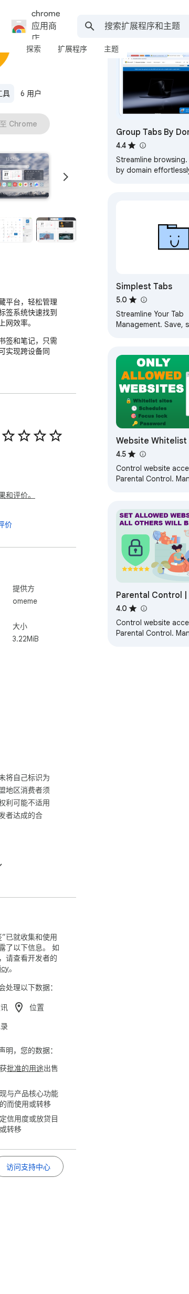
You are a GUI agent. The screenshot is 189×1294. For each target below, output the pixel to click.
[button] (56, 229)
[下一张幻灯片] (65, 176)
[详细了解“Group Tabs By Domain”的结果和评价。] (142, 145)
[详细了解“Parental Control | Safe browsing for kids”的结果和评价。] (143, 608)
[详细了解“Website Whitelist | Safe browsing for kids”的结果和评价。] (142, 454)
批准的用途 (25, 1068)
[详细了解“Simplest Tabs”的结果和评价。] (143, 299)
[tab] (33, 48)
